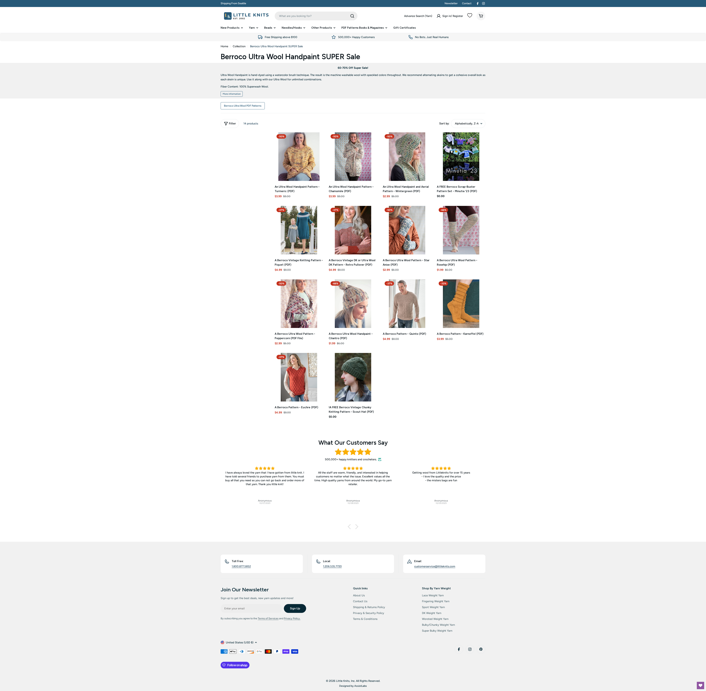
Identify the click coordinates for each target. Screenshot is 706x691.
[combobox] (316, 16)
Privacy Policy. (292, 618)
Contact (466, 3)
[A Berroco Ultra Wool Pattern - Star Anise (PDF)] (407, 230)
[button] (350, 526)
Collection (239, 46)
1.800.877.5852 (241, 566)
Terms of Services (268, 618)
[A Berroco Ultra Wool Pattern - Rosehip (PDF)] (461, 230)
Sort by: (444, 123)
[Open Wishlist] (700, 685)
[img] (353, 452)
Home (224, 46)
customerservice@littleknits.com (434, 566)
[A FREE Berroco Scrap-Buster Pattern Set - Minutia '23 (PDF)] (461, 156)
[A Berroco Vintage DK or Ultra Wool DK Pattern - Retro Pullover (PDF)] (353, 230)
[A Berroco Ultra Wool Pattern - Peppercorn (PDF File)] (299, 303)
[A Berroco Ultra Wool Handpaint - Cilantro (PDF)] (353, 303)
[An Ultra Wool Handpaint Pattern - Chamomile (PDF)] (353, 156)
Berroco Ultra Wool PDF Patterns (242, 105)
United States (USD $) (239, 642)
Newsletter (451, 3)
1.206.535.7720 (332, 566)
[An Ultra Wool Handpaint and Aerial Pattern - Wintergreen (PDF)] (407, 156)
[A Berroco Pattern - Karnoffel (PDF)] (461, 303)
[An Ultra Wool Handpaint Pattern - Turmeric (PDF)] (299, 156)
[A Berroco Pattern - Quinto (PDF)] (407, 303)
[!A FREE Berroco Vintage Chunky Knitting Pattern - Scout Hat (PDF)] (353, 377)
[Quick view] (317, 140)
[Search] (352, 16)
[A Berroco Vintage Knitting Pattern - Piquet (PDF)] (299, 230)
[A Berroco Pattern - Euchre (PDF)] (299, 377)
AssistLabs (360, 686)
